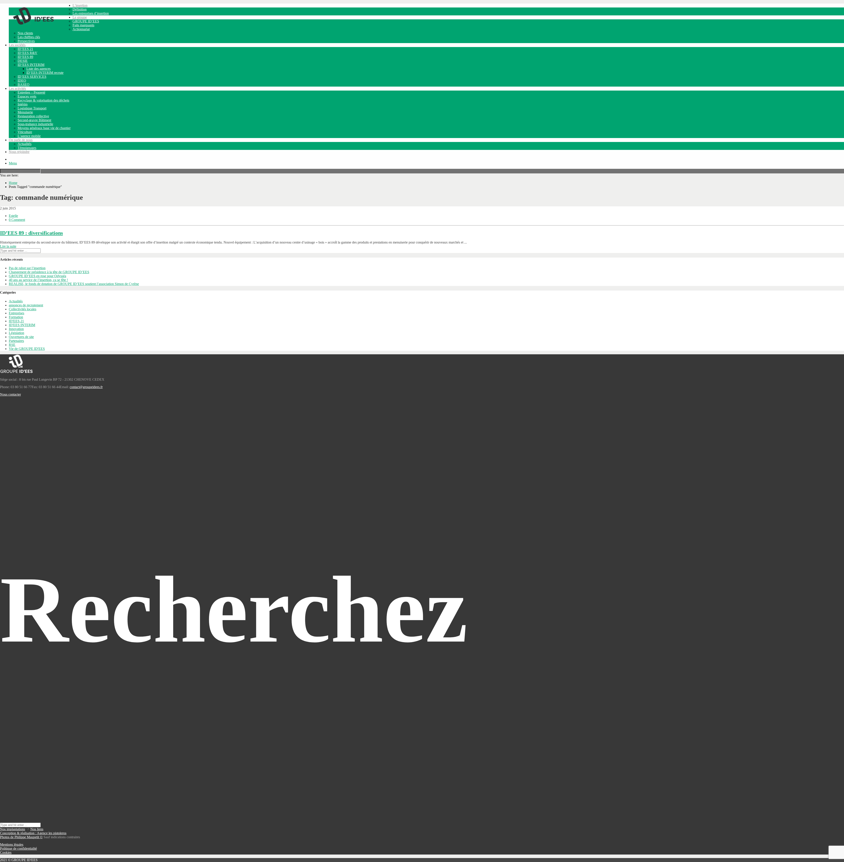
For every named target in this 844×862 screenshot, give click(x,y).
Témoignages (27, 148)
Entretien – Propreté (31, 92)
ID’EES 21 (25, 49)
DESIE (23, 61)
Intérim (22, 104)
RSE (12, 345)
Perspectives (26, 41)
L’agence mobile (29, 136)
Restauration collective (33, 116)
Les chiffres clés (29, 37)
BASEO (23, 84)
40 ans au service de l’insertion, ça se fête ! (38, 280)
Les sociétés (17, 45)
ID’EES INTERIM (31, 65)
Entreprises (16, 313)
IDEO (22, 80)
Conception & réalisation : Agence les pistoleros (33, 833)
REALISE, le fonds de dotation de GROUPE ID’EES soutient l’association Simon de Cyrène (74, 284)
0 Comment (17, 220)
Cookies (5, 852)
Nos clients (25, 33)
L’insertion (80, 5)
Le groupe (80, 17)
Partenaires (16, 341)
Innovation (16, 329)
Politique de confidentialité (18, 848)
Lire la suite (8, 246)
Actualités (24, 144)
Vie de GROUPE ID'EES (27, 349)
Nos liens (36, 829)
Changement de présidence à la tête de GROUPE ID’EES (49, 272)
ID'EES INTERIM (22, 325)
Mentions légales (11, 844)
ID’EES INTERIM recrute (45, 73)
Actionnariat (81, 29)
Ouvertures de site (21, 337)
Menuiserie (25, 112)
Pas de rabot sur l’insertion (27, 268)
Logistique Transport (32, 108)
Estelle (13, 216)
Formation (16, 317)
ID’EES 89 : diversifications (31, 233)
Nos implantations (12, 829)
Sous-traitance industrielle (35, 124)
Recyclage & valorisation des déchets (43, 100)
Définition (80, 9)
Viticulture (25, 132)
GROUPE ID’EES (86, 21)
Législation (16, 333)
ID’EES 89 (25, 57)
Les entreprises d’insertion (91, 13)
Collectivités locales (22, 309)
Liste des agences (38, 69)
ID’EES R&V (27, 53)
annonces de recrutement (26, 305)
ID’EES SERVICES (32, 76)
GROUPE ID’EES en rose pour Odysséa (37, 276)
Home (13, 183)
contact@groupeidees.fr (86, 387)
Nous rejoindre (19, 152)
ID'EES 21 (16, 321)
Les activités (17, 88)
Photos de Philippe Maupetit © (21, 837)
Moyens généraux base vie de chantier (44, 128)
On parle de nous (21, 140)
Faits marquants (83, 25)
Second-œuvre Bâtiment (34, 120)
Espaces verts (27, 96)
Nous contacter (10, 394)
